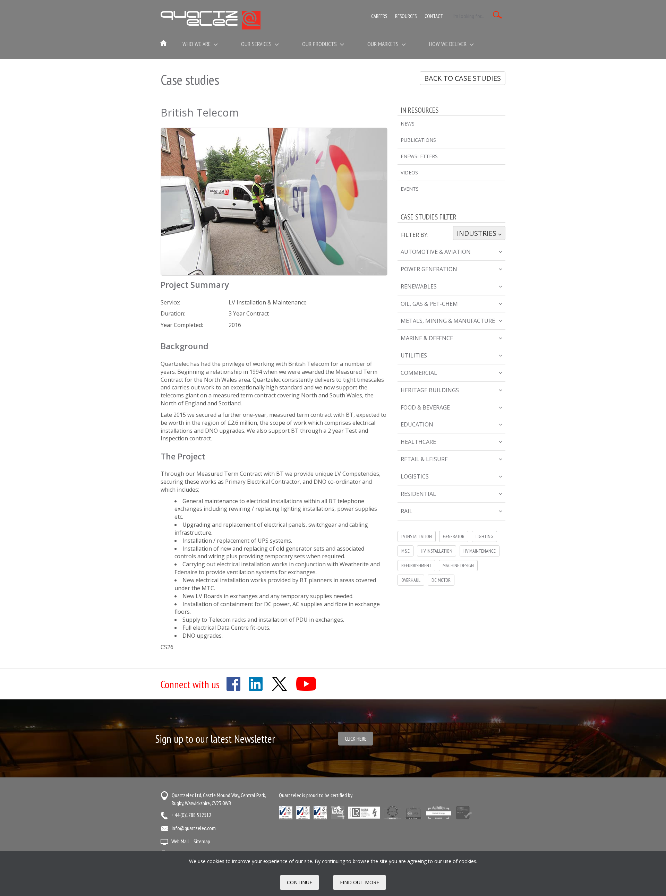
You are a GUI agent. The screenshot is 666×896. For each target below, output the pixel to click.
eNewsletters (419, 156)
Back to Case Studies (462, 78)
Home (164, 44)
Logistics (415, 476)
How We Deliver (448, 44)
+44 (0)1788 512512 (191, 814)
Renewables (419, 286)
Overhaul (410, 580)
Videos (409, 172)
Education (417, 424)
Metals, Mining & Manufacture (448, 321)
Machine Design (458, 565)
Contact (434, 16)
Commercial (419, 373)
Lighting (484, 536)
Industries (477, 233)
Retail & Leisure (424, 459)
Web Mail (180, 841)
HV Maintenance (479, 551)
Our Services (257, 44)
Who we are (197, 44)
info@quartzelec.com (194, 828)
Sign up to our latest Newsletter (215, 739)
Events (410, 189)
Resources (406, 16)
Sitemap (202, 841)
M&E (405, 551)
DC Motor (441, 580)
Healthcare (418, 442)
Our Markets (383, 44)
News (408, 123)
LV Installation (416, 536)
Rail (406, 511)
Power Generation (429, 269)
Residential (418, 494)
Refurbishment (416, 565)
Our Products (320, 44)
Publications (418, 140)
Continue (299, 882)
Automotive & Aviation (436, 252)
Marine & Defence (427, 338)
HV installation (436, 551)
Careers (379, 16)
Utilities (414, 355)
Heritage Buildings (430, 390)
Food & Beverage (425, 407)
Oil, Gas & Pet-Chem (429, 304)
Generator (453, 536)
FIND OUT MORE (359, 882)
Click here (356, 738)
